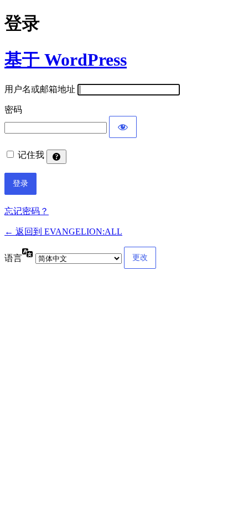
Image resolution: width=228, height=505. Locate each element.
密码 (13, 109)
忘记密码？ (26, 211)
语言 (13, 258)
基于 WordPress (65, 60)
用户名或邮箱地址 (39, 89)
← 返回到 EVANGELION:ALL (63, 231)
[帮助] (56, 157)
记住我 (31, 155)
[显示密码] (123, 127)
